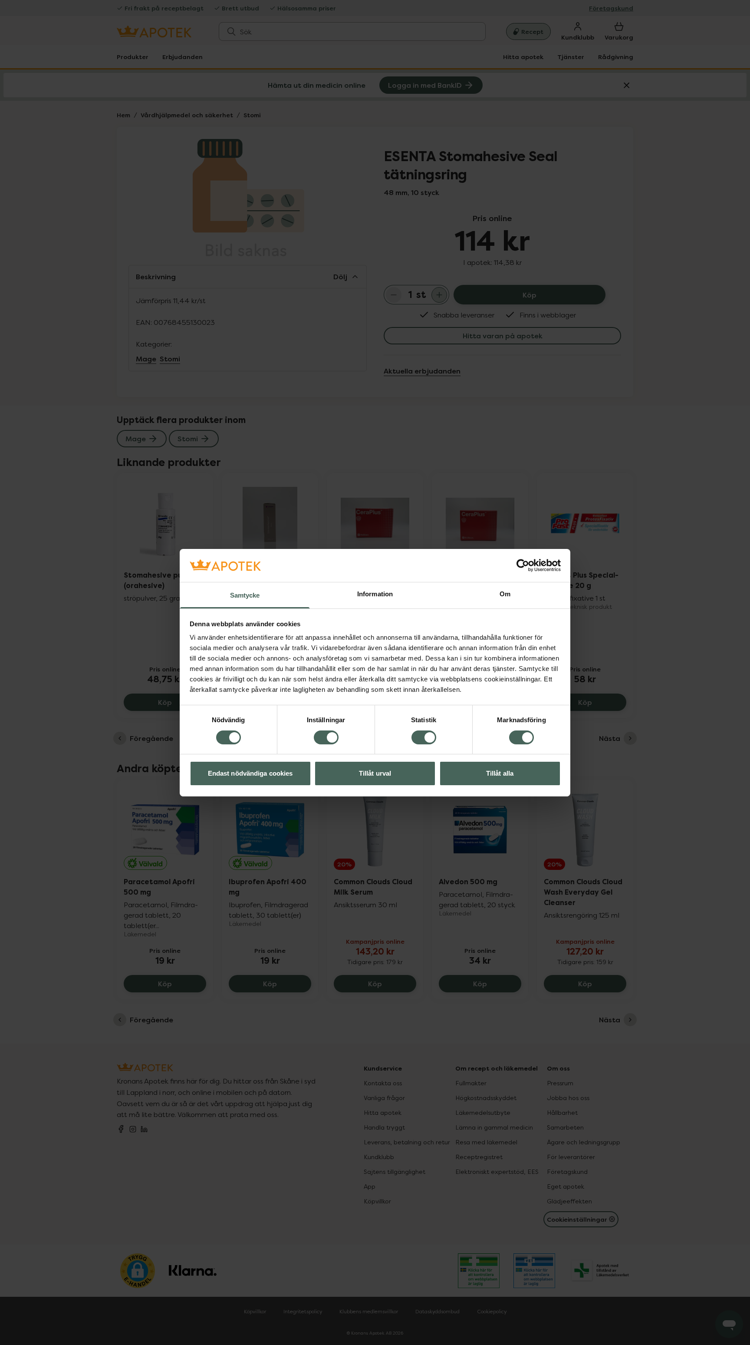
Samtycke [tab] (245, 595)
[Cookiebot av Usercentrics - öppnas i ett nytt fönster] (523, 565)
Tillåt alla (499, 773)
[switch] (326, 737)
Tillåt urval (375, 773)
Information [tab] (375, 594)
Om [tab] (505, 594)
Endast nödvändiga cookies (250, 773)
